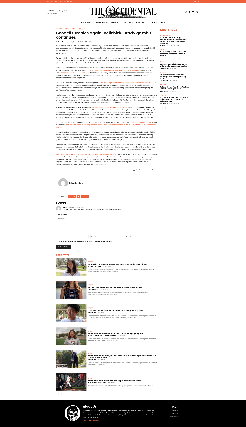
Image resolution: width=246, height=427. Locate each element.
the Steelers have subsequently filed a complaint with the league (114, 70)
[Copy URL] (74, 196)
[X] (83, 196)
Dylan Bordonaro (64, 42)
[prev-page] (57, 394)
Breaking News (165, 35)
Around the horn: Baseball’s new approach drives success (114, 380)
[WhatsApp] (87, 196)
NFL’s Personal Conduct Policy (140, 122)
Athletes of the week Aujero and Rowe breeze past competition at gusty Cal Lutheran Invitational (122, 356)
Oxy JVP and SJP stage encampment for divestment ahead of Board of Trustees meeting (173, 40)
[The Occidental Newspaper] (123, 12)
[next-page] (60, 394)
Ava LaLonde (164, 46)
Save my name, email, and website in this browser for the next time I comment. (85, 241)
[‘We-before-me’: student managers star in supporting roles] (71, 313)
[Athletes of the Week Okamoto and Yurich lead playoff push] (71, 336)
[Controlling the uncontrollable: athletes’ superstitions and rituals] (71, 267)
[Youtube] (193, 12)
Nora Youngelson (94, 267)
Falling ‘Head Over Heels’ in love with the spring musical (174, 88)
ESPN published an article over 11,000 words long (110, 107)
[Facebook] (189, 12)
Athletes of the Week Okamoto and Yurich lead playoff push (115, 333)
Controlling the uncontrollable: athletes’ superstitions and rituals (117, 264)
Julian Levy (92, 313)
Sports (90, 262)
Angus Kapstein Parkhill (97, 383)
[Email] (70, 196)
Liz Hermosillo (93, 290)
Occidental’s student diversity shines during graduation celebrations (174, 99)
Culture (163, 84)
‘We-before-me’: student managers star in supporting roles (115, 310)
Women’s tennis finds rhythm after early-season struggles (115, 287)
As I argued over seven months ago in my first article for (86, 154)
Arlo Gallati (165, 103)
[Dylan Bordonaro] (63, 183)
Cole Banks (164, 91)
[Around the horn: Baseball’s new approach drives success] (71, 382)
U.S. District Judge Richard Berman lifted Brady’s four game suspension (125, 83)
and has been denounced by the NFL (76, 73)
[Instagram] (186, 12)
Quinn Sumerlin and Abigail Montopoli (102, 336)
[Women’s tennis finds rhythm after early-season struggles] (71, 290)
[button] (197, 12)
